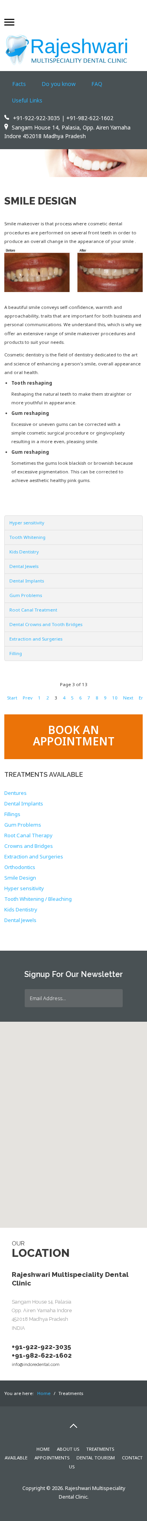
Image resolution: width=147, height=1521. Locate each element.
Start (12, 698)
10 (115, 698)
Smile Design (40, 201)
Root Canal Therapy (28, 836)
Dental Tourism (95, 1458)
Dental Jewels (23, 566)
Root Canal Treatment (33, 610)
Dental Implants (26, 581)
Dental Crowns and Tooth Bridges (45, 624)
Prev (28, 698)
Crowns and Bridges (28, 846)
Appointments (51, 1458)
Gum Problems (25, 595)
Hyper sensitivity (26, 523)
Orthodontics (19, 867)
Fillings (12, 814)
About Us (68, 1449)
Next (128, 698)
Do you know (59, 84)
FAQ (96, 84)
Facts (19, 84)
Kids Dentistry (24, 552)
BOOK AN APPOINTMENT (73, 735)
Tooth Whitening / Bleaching (38, 899)
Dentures (15, 793)
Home (43, 1449)
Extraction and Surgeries (35, 639)
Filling (15, 653)
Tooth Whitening (27, 537)
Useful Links (27, 100)
